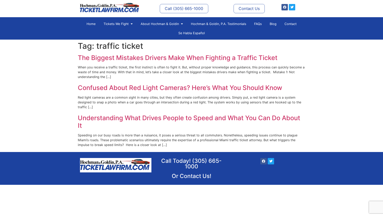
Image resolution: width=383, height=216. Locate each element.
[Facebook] (284, 7)
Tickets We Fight (116, 24)
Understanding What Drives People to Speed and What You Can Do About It (189, 121)
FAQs (258, 24)
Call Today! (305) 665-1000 (191, 163)
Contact (290, 24)
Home (91, 24)
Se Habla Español (191, 33)
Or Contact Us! (191, 176)
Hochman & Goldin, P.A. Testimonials (218, 24)
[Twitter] (292, 7)
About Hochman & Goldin (160, 24)
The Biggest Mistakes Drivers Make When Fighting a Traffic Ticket (177, 58)
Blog (273, 24)
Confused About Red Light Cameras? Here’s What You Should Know (180, 88)
